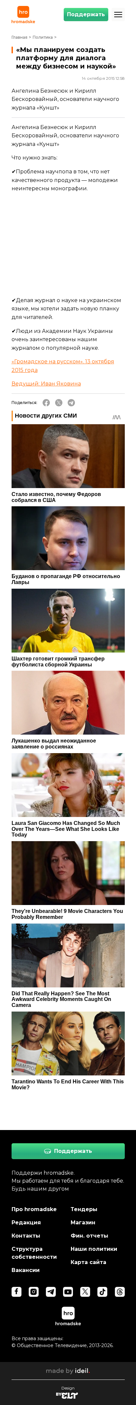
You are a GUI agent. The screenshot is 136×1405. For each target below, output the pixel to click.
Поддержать (86, 14)
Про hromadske (34, 1209)
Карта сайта (88, 1262)
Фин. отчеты (89, 1236)
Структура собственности (34, 1253)
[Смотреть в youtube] (68, 1292)
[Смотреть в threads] (120, 1292)
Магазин (83, 1222)
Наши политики (94, 1249)
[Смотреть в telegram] (51, 1292)
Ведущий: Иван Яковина (46, 384)
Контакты (26, 1236)
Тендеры (84, 1209)
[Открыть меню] (118, 14)
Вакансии (26, 1270)
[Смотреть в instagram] (34, 1292)
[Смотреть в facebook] (16, 1292)
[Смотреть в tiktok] (102, 1292)
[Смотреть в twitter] (85, 1292)
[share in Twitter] (58, 402)
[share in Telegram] (71, 402)
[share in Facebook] (46, 402)
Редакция (26, 1222)
